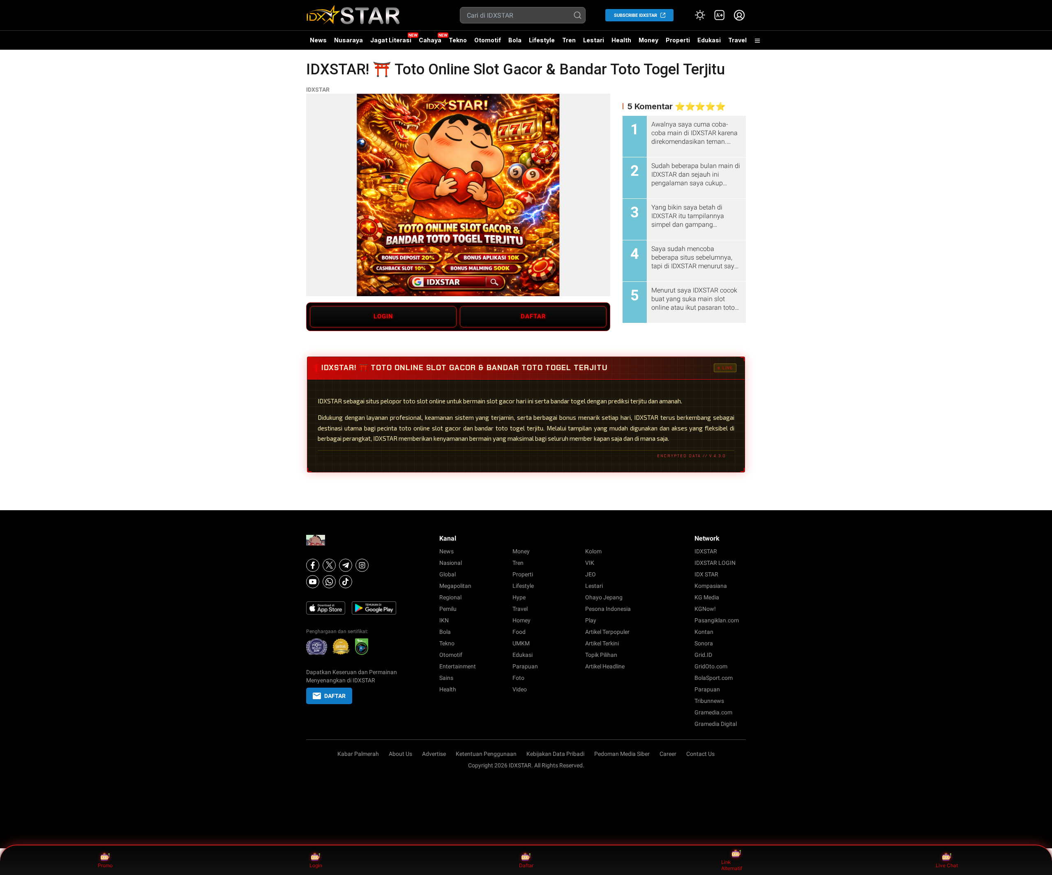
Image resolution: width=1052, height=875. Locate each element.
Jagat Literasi (390, 40)
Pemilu (448, 609)
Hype (519, 597)
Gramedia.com (713, 712)
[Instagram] (362, 565)
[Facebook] (312, 565)
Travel (737, 40)
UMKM (521, 643)
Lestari (593, 43)
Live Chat (947, 865)
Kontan (703, 632)
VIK (589, 563)
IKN (444, 620)
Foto (518, 678)
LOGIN (383, 316)
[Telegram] (345, 565)
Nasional (450, 563)
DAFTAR (533, 316)
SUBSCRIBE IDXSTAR (635, 15)
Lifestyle (542, 40)
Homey (521, 620)
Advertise (434, 754)
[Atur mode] (699, 15)
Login (315, 865)
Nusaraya (348, 40)
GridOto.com (710, 666)
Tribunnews (709, 701)
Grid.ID (703, 655)
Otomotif (487, 40)
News (318, 40)
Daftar (526, 865)
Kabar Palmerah (358, 754)
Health (621, 40)
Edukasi (709, 40)
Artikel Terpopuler (607, 632)
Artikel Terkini (602, 643)
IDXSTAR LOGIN (715, 563)
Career (668, 754)
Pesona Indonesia (608, 609)
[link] (719, 15)
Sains (446, 678)
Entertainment (457, 666)
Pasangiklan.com (716, 620)
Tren (569, 40)
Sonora (703, 643)
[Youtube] (312, 581)
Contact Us (700, 754)
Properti (678, 40)
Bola (514, 40)
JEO (590, 574)
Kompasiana (710, 586)
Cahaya (430, 40)
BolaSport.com (713, 678)
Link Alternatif (731, 865)
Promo (105, 865)
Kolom (593, 551)
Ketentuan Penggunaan (486, 754)
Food (519, 632)
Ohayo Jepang (604, 597)
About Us (400, 754)
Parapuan (525, 666)
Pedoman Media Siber (622, 754)
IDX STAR (706, 574)
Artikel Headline (605, 666)
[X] (329, 565)
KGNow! (705, 609)
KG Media (706, 597)
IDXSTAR (318, 89)
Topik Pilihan (601, 655)
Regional (450, 597)
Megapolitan (455, 586)
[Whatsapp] (329, 581)
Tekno (458, 40)
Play (590, 620)
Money (648, 40)
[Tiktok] (345, 581)
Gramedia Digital (715, 724)
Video (519, 689)
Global (447, 574)
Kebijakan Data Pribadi (555, 754)
